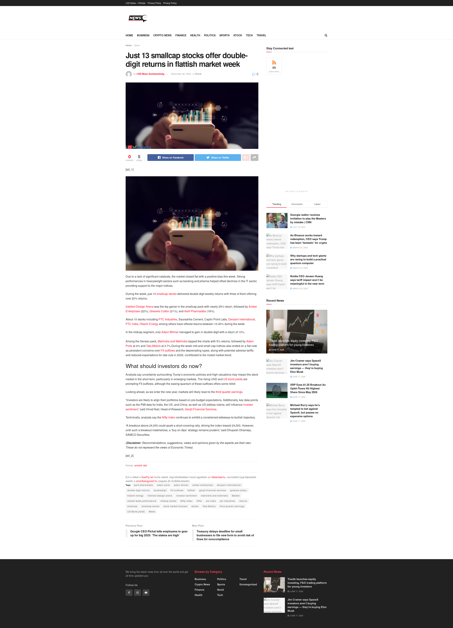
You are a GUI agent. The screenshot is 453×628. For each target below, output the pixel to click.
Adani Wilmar (169, 332)
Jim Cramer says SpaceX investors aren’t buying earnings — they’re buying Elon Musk (306, 366)
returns (243, 500)
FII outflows (168, 350)
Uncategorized (248, 584)
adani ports (163, 484)
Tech (249, 35)
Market (236, 495)
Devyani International (241, 319)
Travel (261, 35)
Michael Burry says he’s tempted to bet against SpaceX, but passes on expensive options (305, 410)
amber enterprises (203, 484)
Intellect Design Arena (139, 306)
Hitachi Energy (149, 324)
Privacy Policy (154, 2)
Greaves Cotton (159, 311)
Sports (224, 35)
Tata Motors (153, 346)
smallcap (132, 506)
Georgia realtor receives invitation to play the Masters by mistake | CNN (308, 218)
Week (152, 511)
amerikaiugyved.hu (146, 481)
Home (129, 35)
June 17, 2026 (277, 349)
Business (143, 35)
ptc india (211, 500)
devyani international (229, 484)
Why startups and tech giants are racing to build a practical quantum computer (308, 259)
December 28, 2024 (181, 73)
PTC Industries (168, 319)
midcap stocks (168, 500)
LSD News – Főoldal (135, 2)
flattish (191, 490)
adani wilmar (181, 484)
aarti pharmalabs (143, 484)
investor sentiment (186, 495)
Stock (237, 35)
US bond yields (233, 379)
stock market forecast (175, 506)
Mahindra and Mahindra (173, 341)
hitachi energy (135, 495)
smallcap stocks (167, 294)
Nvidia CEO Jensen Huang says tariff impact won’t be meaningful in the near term (307, 280)
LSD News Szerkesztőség (150, 73)
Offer (199, 500)
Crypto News (162, 35)
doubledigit (160, 490)
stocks (195, 506)
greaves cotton (238, 490)
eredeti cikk (140, 465)
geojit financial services (212, 490)
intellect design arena (160, 495)
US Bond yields (136, 511)
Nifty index (168, 417)
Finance (180, 35)
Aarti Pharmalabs (195, 311)
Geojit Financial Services (200, 409)
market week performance (141, 500)
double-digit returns (138, 490)
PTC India (132, 324)
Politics (210, 35)
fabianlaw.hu (218, 477)
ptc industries (227, 500)
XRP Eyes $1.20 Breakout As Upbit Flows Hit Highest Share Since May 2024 (308, 388)
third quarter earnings (229, 392)
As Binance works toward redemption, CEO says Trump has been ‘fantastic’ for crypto (308, 239)
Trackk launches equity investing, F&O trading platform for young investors (293, 342)
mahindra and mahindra (214, 495)
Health (195, 35)
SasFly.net (147, 477)
